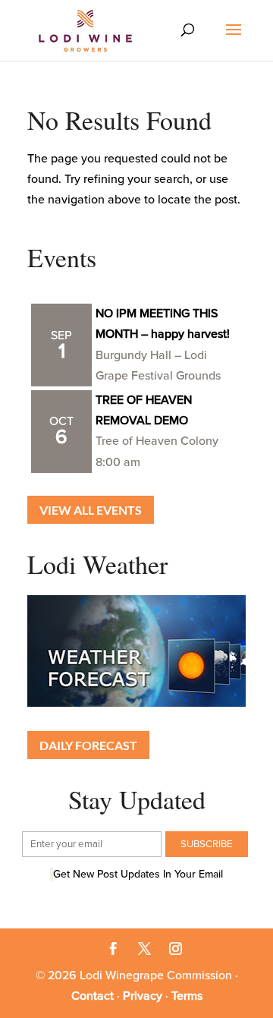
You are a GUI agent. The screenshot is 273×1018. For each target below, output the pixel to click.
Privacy (142, 996)
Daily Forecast (88, 745)
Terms (186, 996)
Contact (92, 996)
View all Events (90, 510)
